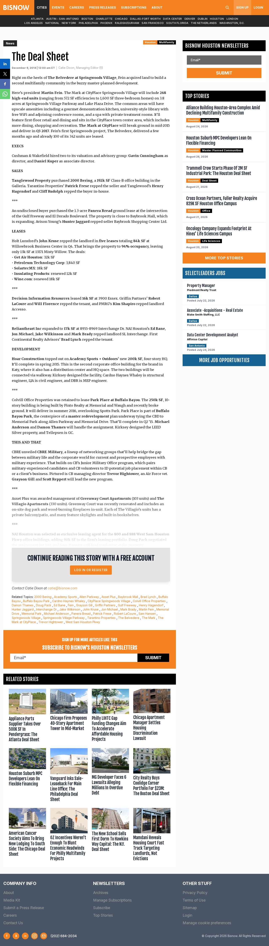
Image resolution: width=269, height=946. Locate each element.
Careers (76, 7)
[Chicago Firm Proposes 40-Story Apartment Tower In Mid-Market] (69, 716)
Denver (190, 18)
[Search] (227, 7)
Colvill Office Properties (149, 601)
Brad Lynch (148, 597)
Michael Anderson (56, 613)
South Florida (177, 23)
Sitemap (190, 908)
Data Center (172, 18)
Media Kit (11, 900)
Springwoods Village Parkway (64, 618)
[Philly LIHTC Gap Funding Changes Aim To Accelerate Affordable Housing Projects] (110, 716)
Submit (153, 657)
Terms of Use (194, 900)
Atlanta (37, 18)
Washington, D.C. (232, 23)
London (232, 18)
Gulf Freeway (127, 605)
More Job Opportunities (224, 360)
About (157, 7)
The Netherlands (204, 23)
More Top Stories (224, 258)
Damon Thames (22, 605)
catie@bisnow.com (62, 588)
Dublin (203, 18)
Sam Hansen (147, 613)
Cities (42, 7)
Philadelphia (88, 23)
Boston (87, 18)
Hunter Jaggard (23, 609)
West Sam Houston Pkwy (83, 622)
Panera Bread (81, 613)
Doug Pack (43, 605)
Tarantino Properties (101, 618)
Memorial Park (31, 613)
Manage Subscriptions (112, 900)
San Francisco (153, 23)
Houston (217, 18)
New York (69, 23)
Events (58, 7)
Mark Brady (128, 609)
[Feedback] (43, 936)
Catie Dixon (34, 588)
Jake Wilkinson (69, 609)
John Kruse (91, 609)
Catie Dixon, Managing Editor (78, 67)
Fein (71, 605)
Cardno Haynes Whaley (68, 601)
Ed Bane (59, 605)
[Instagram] (34, 936)
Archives (100, 892)
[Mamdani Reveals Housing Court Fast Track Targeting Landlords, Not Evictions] (152, 835)
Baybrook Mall (128, 597)
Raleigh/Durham (127, 23)
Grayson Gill (84, 605)
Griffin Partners (105, 605)
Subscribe (101, 908)
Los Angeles (33, 23)
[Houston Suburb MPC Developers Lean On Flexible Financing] (27, 776)
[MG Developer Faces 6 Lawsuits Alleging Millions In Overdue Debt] (110, 776)
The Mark (148, 618)
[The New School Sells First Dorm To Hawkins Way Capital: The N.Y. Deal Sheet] (110, 835)
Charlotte (104, 18)
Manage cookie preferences (207, 923)
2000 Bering (42, 597)
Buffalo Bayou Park (36, 601)
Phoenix (106, 23)
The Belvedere (128, 618)
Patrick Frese (102, 613)
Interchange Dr (46, 609)
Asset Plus (109, 597)
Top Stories (103, 915)
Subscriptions (133, 7)
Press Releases (102, 7)
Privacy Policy (195, 892)
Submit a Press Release (23, 908)
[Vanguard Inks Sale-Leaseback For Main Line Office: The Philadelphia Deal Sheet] (69, 776)
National (52, 23)
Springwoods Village (26, 618)
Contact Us (13, 923)
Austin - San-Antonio (62, 18)
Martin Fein (146, 609)
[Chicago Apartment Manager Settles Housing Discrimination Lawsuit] (152, 716)
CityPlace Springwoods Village (109, 601)
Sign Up (242, 7)
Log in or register (91, 570)
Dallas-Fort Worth (145, 18)
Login (258, 7)
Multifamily (166, 42)
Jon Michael (109, 609)
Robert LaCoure (125, 613)
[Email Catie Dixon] (101, 68)
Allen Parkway (89, 597)
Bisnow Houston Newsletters (216, 46)
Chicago (121, 18)
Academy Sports (65, 597)
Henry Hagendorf (151, 605)
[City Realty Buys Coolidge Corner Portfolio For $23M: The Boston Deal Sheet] (152, 776)
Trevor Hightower (50, 622)
